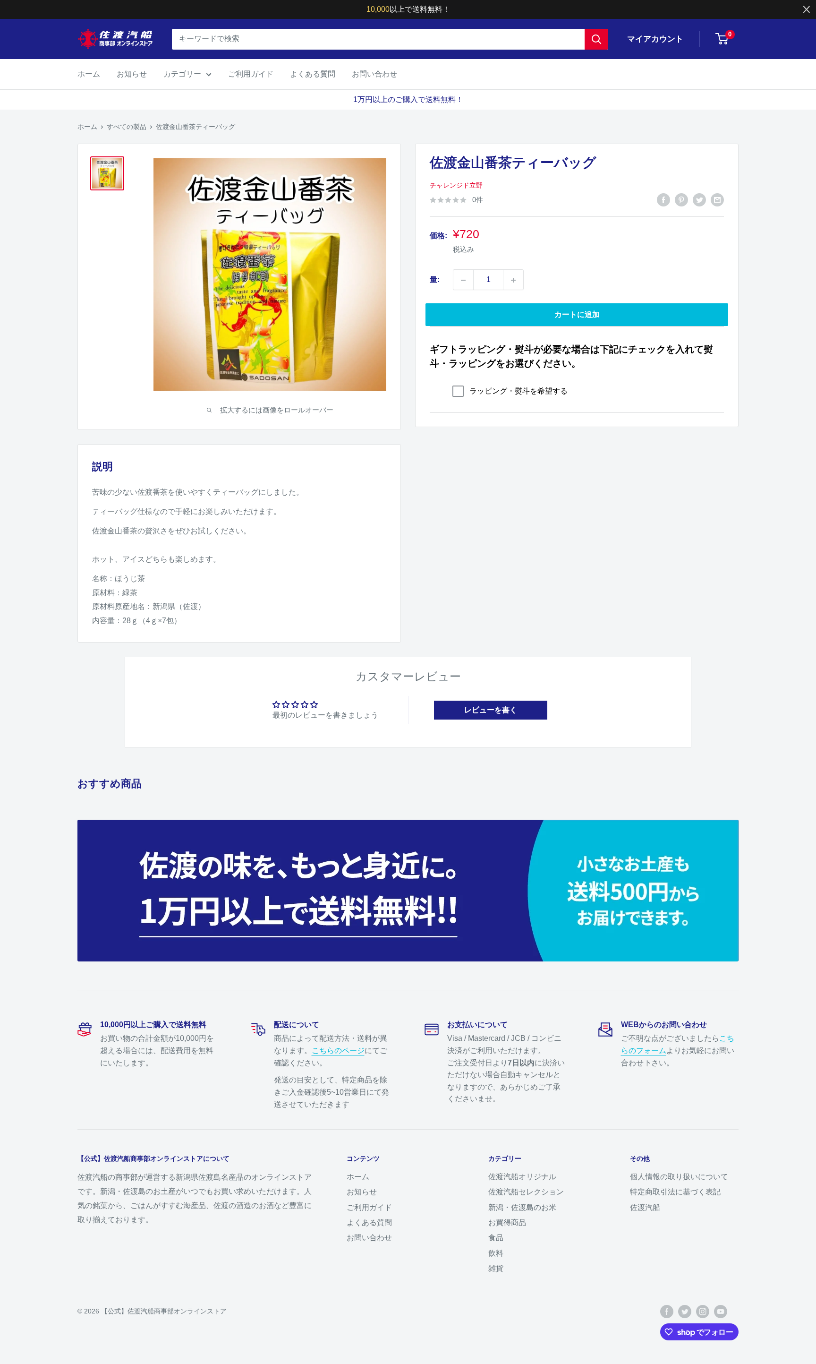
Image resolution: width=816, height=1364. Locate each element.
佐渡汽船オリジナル (522, 1177)
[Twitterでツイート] (699, 199)
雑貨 (495, 1268)
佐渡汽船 (645, 1207)
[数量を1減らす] (463, 280)
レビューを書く (490, 710)
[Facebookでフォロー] (666, 1311)
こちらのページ (338, 1051)
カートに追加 (577, 315)
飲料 (495, 1253)
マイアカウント (655, 38)
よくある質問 (312, 74)
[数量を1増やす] (513, 280)
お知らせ (132, 74)
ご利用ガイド (250, 74)
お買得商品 (507, 1222)
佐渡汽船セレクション (526, 1192)
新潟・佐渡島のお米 (522, 1207)
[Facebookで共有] (663, 199)
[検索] (596, 39)
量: (435, 280)
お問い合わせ (374, 74)
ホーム (88, 74)
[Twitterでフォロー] (684, 1311)
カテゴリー (182, 74)
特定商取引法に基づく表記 (675, 1192)
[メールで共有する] (717, 199)
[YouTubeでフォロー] (720, 1311)
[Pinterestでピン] (681, 199)
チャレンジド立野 (456, 185)
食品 (495, 1238)
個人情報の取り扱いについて (679, 1177)
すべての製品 (126, 126)
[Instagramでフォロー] (702, 1311)
